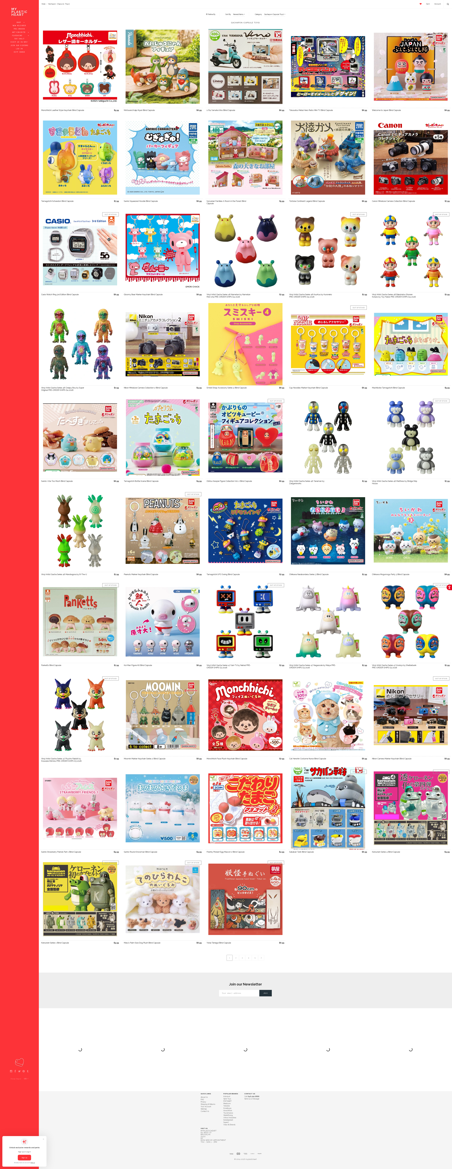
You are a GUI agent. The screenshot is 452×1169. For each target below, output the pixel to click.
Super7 (226, 1122)
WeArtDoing (228, 1115)
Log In (19, 49)
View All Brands (229, 1125)
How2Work (227, 1110)
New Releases (19, 25)
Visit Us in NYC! (19, 42)
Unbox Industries (229, 1118)
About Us (204, 1097)
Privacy (203, 1102)
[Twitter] (19, 1071)
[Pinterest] (23, 1071)
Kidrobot (226, 1096)
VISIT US (204, 1128)
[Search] (448, 4)
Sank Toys (227, 1099)
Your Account (206, 1106)
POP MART (227, 1101)
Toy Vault (19, 39)
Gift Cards (19, 52)
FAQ (202, 1099)
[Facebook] (15, 1071)
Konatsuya (227, 1108)
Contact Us (205, 1111)
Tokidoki (226, 1106)
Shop (19, 22)
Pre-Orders (19, 29)
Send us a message (251, 1099)
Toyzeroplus (228, 1113)
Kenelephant (228, 1120)
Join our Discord (19, 45)
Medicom (227, 1103)
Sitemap (204, 1109)
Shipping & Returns (208, 1104)
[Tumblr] (28, 1071)
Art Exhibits (19, 32)
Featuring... (19, 35)
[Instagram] (11, 1071)
